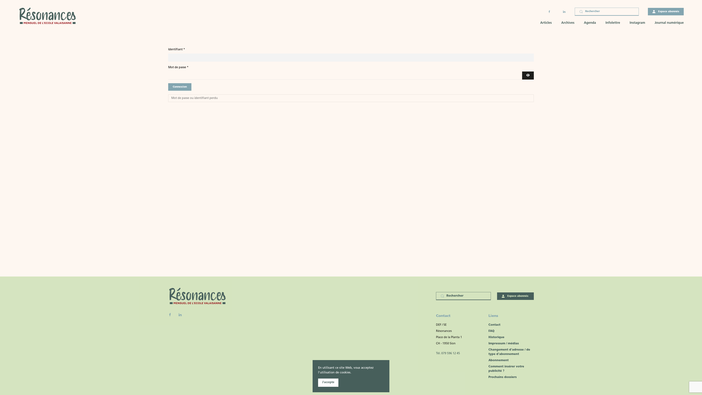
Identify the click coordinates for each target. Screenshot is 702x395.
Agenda (590, 23)
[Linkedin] (180, 315)
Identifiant (176, 49)
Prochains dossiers (502, 377)
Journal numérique (669, 23)
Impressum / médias (503, 343)
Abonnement (498, 360)
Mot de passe (178, 67)
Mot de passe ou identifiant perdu (194, 98)
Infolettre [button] (612, 23)
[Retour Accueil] (48, 16)
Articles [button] (546, 23)
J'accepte (328, 382)
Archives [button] (567, 23)
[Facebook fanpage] (170, 315)
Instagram (637, 23)
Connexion (180, 87)
